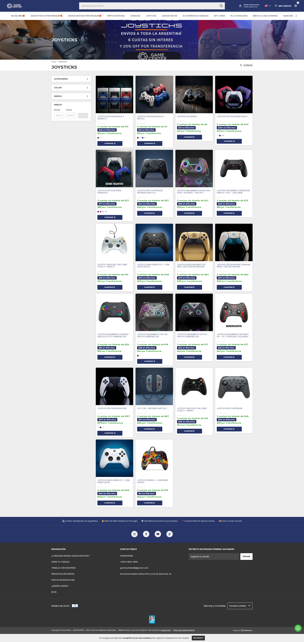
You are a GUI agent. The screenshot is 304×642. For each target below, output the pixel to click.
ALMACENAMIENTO (291, 15)
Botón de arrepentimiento (184, 630)
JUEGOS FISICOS (169, 15)
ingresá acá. (165, 630)
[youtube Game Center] (158, 534)
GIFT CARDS (219, 15)
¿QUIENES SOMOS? (60, 586)
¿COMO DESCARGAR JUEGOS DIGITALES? (70, 555)
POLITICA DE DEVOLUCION (62, 580)
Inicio (53, 62)
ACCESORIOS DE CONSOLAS (196, 15)
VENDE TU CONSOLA (60, 562)
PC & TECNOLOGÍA (239, 15)
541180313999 (126, 555)
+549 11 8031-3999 (129, 562)
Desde (57, 109)
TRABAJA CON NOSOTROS (63, 568)
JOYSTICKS (151, 15)
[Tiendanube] (243, 630)
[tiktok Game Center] (169, 534)
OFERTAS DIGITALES (116, 15)
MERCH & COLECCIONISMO (265, 15)
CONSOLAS (135, 15)
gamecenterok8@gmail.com (134, 568)
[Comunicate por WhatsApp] (298, 628)
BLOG (54, 592)
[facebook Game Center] (146, 534)
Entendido (198, 638)
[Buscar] (221, 6)
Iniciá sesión (254, 5)
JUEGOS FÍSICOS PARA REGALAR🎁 (46, 15)
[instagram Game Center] (134, 534)
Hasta (69, 109)
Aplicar (83, 115)
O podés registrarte (250, 7)
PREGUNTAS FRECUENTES (62, 574)
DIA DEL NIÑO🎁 (18, 15)
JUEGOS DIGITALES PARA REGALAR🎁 (84, 15)
